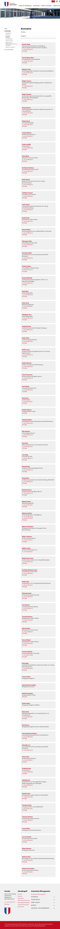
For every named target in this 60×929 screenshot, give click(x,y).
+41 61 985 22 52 (28, 329)
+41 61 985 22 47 (28, 136)
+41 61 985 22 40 (28, 389)
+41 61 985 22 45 (28, 668)
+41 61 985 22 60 (28, 244)
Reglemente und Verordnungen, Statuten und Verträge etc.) (11, 44)
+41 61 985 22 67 (28, 596)
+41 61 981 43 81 (28, 306)
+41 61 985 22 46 (28, 341)
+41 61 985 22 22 (10, 902)
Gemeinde (36, 6)
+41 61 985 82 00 (28, 159)
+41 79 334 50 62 (28, 860)
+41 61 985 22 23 (28, 99)
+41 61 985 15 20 (28, 221)
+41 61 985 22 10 (28, 608)
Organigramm (8, 33)
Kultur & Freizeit (46, 6)
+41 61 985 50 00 (28, 573)
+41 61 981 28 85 (28, 620)
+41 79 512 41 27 (28, 269)
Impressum (21, 898)
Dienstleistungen (9, 38)
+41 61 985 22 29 (28, 366)
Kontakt (20, 894)
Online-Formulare (9, 40)
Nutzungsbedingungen (24, 902)
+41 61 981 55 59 (28, 61)
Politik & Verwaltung (25, 6)
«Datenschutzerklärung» (21, 926)
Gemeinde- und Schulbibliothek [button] (40, 908)
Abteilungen (8, 35)
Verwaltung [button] (34, 897)
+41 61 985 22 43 (28, 283)
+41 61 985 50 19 (28, 233)
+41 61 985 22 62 (28, 872)
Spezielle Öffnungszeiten (39, 894)
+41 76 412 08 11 (28, 540)
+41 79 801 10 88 (28, 655)
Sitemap (20, 896)
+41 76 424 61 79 (28, 354)
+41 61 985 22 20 (28, 209)
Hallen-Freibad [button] (35, 902)
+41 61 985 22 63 (28, 736)
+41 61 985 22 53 (28, 481)
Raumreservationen (9, 49)
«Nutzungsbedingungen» (38, 926)
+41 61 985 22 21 (28, 760)
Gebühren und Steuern (10, 47)
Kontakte (8, 36)
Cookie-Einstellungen (23, 904)
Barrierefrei (21, 906)
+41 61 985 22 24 (28, 171)
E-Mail (25, 51)
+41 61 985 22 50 (28, 124)
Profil (53, 1)
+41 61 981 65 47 (28, 446)
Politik (5, 28)
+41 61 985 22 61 (28, 401)
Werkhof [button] (33, 905)
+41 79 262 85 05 (28, 551)
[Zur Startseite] (10, 4)
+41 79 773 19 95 (28, 518)
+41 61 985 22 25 (28, 86)
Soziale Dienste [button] (35, 899)
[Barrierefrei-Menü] (57, 1)
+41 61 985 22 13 (28, 458)
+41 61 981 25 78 (28, 49)
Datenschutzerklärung (24, 900)
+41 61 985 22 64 (28, 147)
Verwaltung (7, 31)
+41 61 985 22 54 (28, 561)
